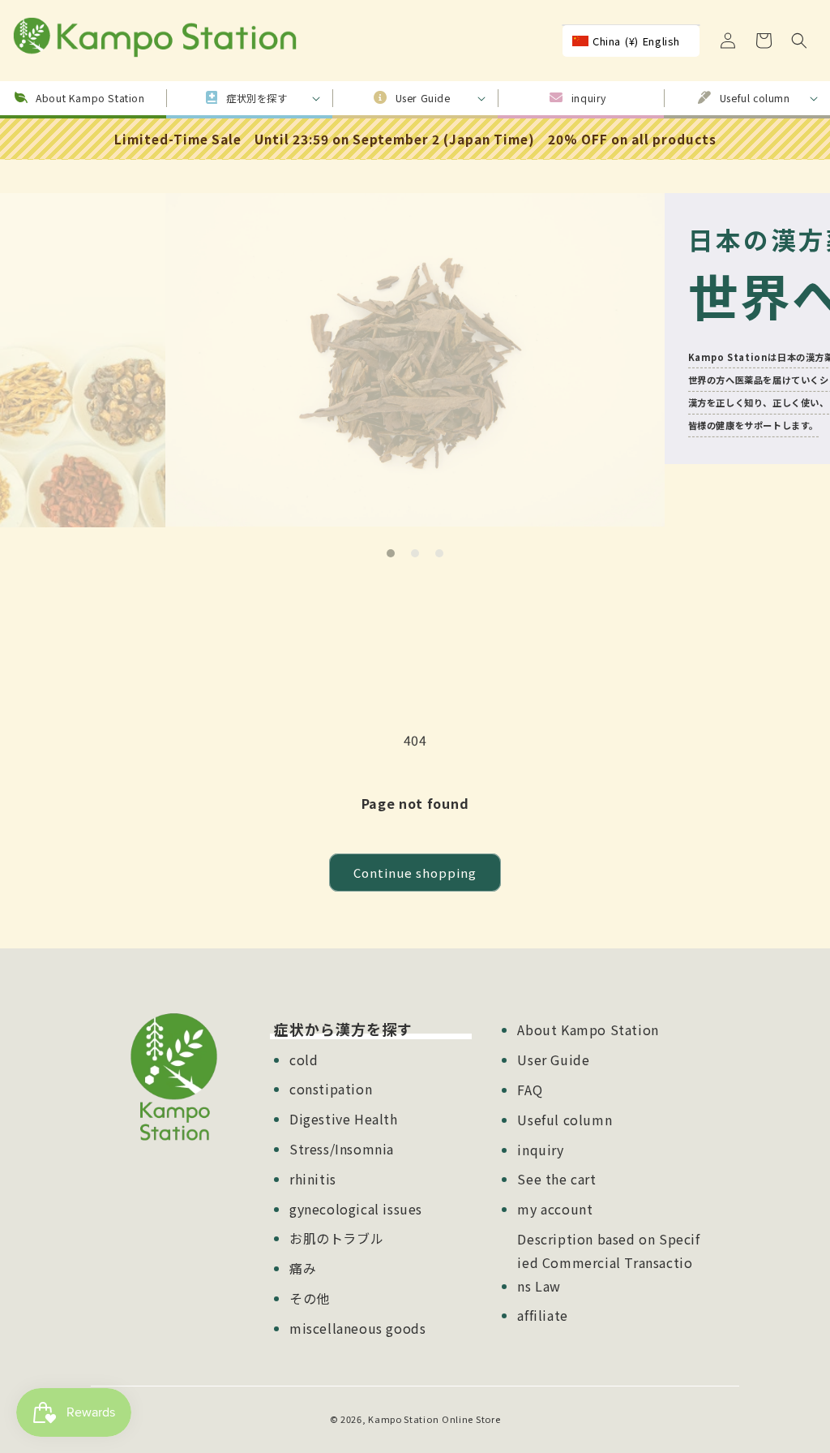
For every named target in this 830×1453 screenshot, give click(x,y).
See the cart (556, 1179)
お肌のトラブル (336, 1238)
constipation (330, 1088)
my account (555, 1209)
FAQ (529, 1089)
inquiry (540, 1149)
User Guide (553, 1059)
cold (303, 1059)
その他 (309, 1298)
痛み (302, 1268)
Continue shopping (415, 872)
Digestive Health (343, 1118)
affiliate (542, 1315)
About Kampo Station (587, 1029)
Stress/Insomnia (341, 1149)
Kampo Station (403, 1418)
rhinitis (312, 1179)
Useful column (564, 1119)
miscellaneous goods (357, 1328)
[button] (799, 40)
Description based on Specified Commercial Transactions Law (608, 1262)
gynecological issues (355, 1209)
